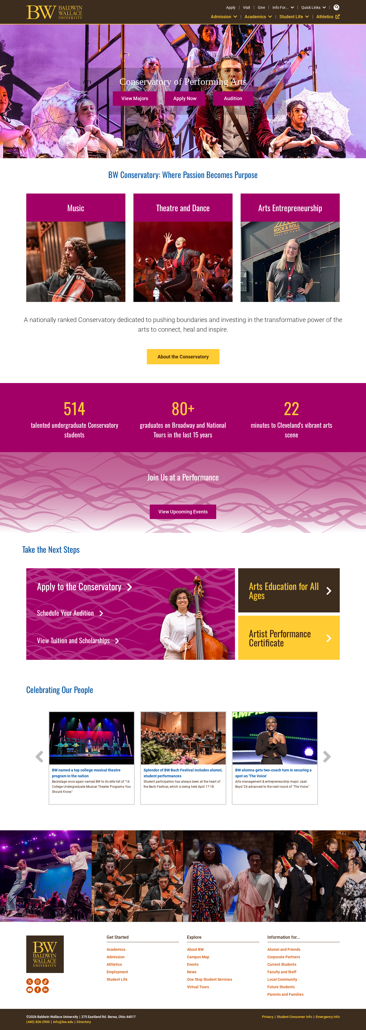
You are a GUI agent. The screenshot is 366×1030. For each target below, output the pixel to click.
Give (261, 7)
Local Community (282, 979)
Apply (231, 7)
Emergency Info (328, 1017)
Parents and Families (285, 994)
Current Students (281, 964)
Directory (84, 1022)
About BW (195, 949)
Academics (116, 949)
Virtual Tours (198, 987)
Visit (246, 7)
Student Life (117, 979)
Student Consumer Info (294, 1017)
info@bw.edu (63, 1022)
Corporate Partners (283, 957)
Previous (39, 756)
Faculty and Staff (281, 972)
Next (326, 756)
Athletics (328, 16)
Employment (117, 972)
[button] (136, 96)
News (191, 972)
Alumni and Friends (283, 949)
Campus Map (198, 957)
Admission (116, 957)
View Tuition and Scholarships (73, 640)
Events (193, 964)
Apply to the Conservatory (79, 586)
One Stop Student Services (209, 979)
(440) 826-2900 (38, 1022)
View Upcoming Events (183, 511)
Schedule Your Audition (65, 612)
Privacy (267, 1017)
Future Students (281, 987)
